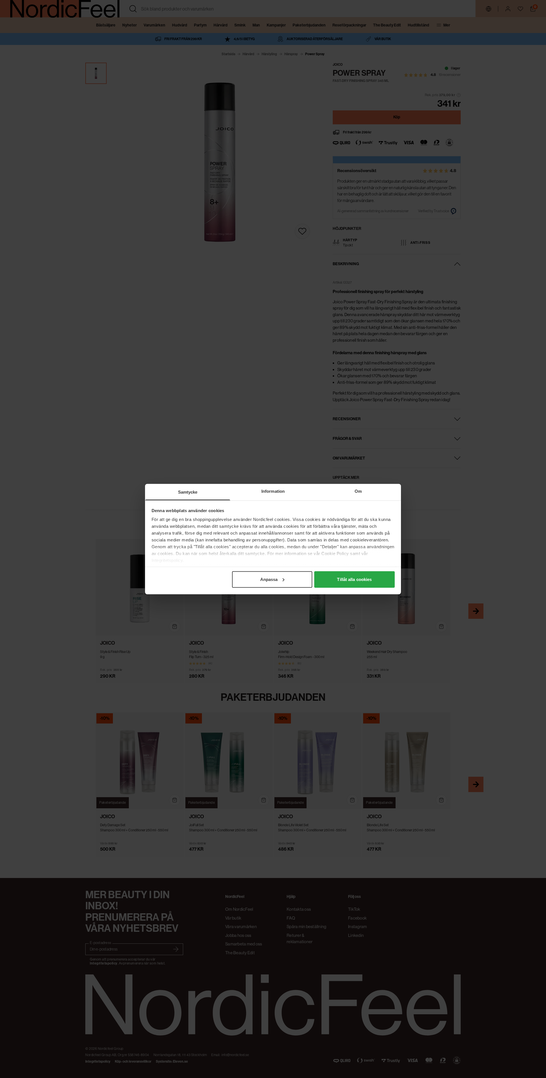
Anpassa (269, 579)
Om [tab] (358, 490)
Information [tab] (273, 490)
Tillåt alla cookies (354, 579)
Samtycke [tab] (188, 491)
